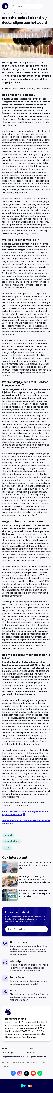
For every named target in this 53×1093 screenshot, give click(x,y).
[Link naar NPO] (30, 1086)
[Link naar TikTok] (26, 1073)
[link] (8, 835)
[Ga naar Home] (5, 6)
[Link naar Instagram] (19, 1073)
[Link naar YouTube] (33, 1073)
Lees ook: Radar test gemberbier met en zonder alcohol (26, 822)
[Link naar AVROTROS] (23, 1086)
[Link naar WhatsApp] (39, 1073)
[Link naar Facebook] (13, 1073)
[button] (48, 6)
